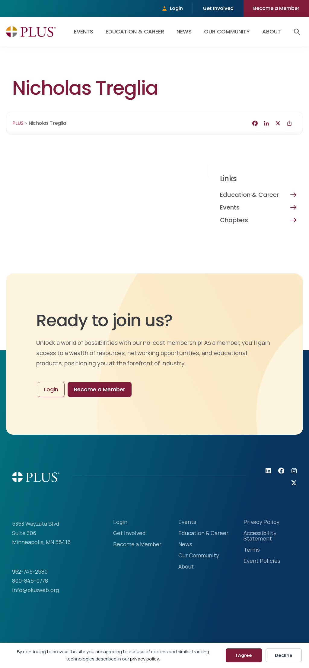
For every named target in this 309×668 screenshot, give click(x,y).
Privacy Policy (261, 522)
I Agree (244, 655)
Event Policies (262, 561)
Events (83, 31)
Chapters (234, 220)
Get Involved (218, 8)
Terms (252, 550)
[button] (298, 32)
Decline (283, 655)
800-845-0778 (30, 580)
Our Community (227, 31)
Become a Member (276, 8)
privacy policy (144, 659)
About (271, 31)
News (184, 31)
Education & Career (135, 31)
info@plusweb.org (35, 590)
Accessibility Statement (260, 536)
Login (176, 8)
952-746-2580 (30, 571)
